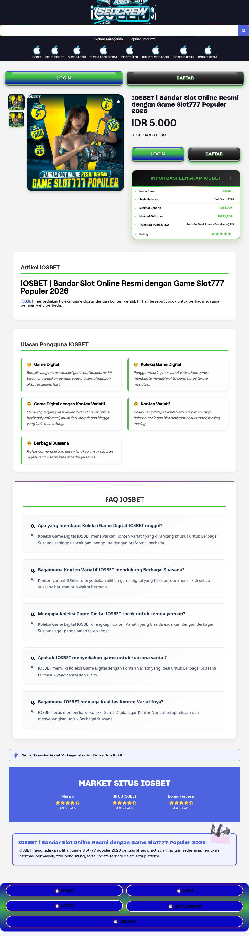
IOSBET (27, 301)
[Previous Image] (31, 143)
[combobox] (119, 30)
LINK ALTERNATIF (188, 906)
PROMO (67, 892)
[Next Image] (120, 143)
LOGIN (64, 78)
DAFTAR (185, 78)
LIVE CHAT (128, 920)
